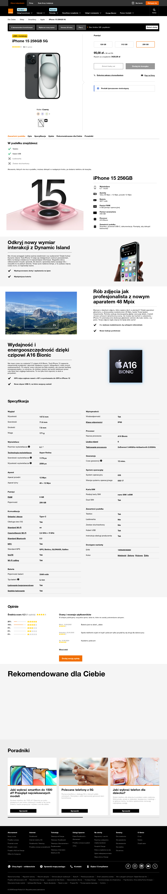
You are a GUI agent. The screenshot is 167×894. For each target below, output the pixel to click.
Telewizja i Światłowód (58, 840)
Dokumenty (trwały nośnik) (16, 883)
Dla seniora (119, 850)
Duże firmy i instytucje (45, 3)
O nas (139, 836)
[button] (12, 19)
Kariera (140, 840)
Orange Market (111, 13)
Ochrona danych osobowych (61, 877)
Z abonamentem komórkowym (22, 27)
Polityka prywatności (87, 877)
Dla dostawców (121, 843)
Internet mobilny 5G (35, 840)
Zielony (131, 555)
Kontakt (78, 866)
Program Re (74, 883)
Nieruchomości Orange (36, 880)
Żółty (146, 555)
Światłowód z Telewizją (36, 843)
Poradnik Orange (99, 846)
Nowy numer (12, 836)
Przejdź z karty (12, 847)
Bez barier (139, 3)
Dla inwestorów (121, 836)
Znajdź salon (142, 843)
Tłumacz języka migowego (88, 883)
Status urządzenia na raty (102, 850)
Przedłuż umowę (13, 840)
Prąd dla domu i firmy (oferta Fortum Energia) (137, 880)
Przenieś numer (13, 843)
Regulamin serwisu (29, 877)
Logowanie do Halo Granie (55, 880)
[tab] (16, 136)
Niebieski (122, 555)
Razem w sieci (62, 883)
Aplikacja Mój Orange (34, 883)
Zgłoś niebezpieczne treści (103, 853)
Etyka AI (75, 877)
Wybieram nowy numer (47, 27)
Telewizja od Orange (57, 836)
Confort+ (103, 883)
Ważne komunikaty (14, 877)
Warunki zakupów (43, 877)
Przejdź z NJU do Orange (16, 850)
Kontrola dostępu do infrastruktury (109, 880)
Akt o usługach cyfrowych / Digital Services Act (131, 877)
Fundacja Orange (90, 880)
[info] (46, 120)
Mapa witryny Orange (101, 857)
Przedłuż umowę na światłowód (39, 847)
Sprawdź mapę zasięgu (54, 866)
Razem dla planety (50, 883)
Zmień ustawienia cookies (105, 877)
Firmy (31, 3)
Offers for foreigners (14, 854)
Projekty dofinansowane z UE (17, 880)
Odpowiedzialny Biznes (74, 880)
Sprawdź (23, 811)
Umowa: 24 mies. (67, 27)
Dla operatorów (121, 840)
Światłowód (33, 836)
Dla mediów (120, 847)
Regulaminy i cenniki (101, 836)
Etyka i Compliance (99, 866)
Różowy (139, 555)
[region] (83, 19)
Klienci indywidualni (17, 3)
